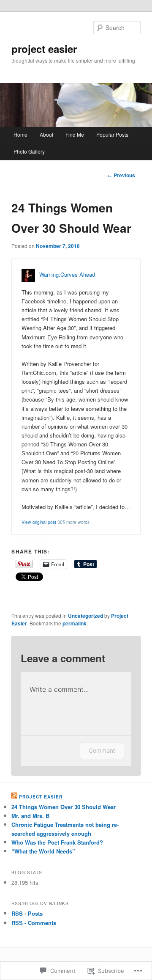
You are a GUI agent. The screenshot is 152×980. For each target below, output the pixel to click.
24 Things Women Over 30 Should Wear (63, 807)
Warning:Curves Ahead (67, 274)
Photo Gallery (29, 151)
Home (20, 134)
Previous (121, 175)
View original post (39, 522)
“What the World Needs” (43, 851)
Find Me (74, 134)
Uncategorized (85, 615)
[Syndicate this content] (14, 797)
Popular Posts (112, 134)
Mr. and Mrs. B (30, 816)
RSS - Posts (27, 913)
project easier (44, 48)
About (46, 134)
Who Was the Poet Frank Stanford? (57, 842)
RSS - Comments (33, 923)
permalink (74, 623)
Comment (102, 750)
